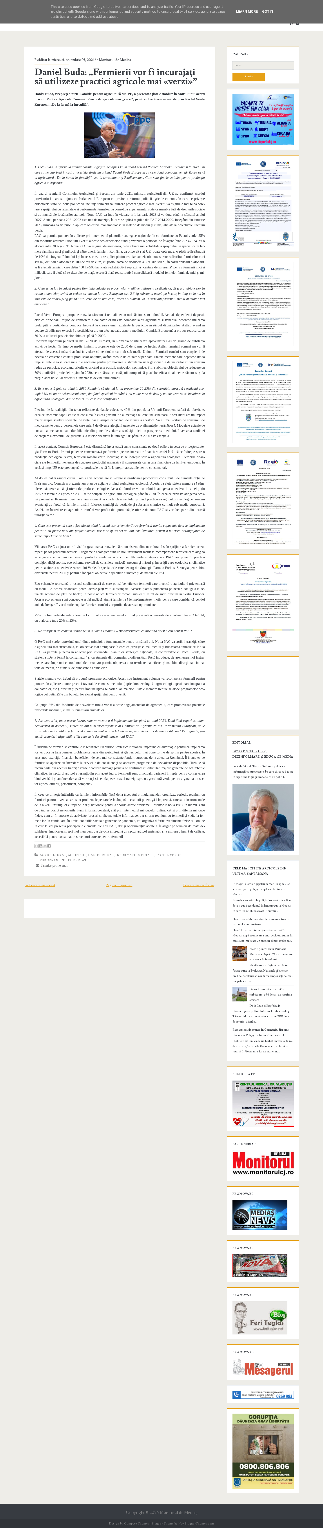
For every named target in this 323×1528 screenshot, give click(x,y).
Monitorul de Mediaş (178, 1512)
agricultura (52, 855)
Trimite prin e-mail (54, 865)
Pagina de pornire (119, 885)
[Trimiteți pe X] (45, 846)
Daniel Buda (100, 855)
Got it (268, 11)
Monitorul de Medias (115, 60)
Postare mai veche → (198, 885)
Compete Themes (136, 1523)
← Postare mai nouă (40, 885)
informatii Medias (134, 855)
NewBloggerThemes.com (196, 1523)
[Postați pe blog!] (40, 846)
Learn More (247, 11)
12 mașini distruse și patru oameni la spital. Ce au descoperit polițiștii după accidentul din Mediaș (261, 889)
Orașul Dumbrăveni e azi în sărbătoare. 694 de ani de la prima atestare (270, 995)
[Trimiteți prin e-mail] (36, 846)
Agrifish (76, 855)
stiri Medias (74, 860)
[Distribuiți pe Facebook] (49, 846)
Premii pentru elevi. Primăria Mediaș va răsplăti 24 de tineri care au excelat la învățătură (271, 954)
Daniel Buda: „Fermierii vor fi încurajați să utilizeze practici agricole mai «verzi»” (115, 76)
